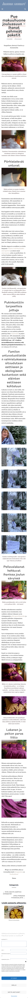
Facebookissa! (14, 874)
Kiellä (14, 985)
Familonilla (15, 333)
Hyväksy (14, 978)
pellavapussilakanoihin (18, 616)
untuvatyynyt (5, 253)
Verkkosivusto (5, 959)
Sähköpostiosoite (5, 954)
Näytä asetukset (14, 992)
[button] (26, 961)
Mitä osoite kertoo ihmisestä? (12, 893)
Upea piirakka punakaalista (18, 897)
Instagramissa (19, 872)
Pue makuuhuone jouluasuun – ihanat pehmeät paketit (14, 25)
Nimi (2, 950)
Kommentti (4, 939)
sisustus (14, 887)
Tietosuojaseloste (14, 996)
